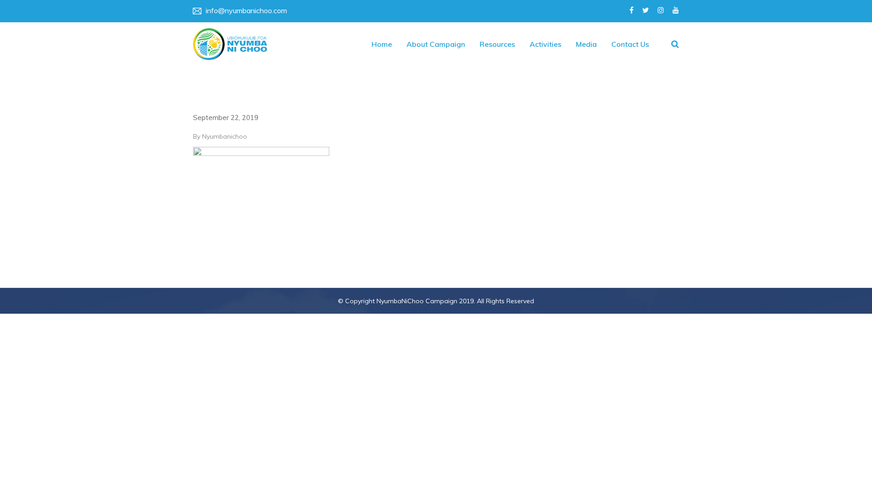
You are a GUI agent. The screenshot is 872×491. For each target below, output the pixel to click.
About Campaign (435, 44)
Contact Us (630, 44)
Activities (545, 44)
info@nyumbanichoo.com (246, 10)
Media (586, 44)
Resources (497, 44)
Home (382, 44)
